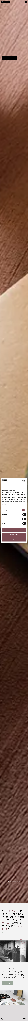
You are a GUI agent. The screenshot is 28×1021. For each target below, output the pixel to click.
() (26, 1018)
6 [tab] (19, 881)
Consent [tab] (5, 485)
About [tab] (23, 485)
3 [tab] (13, 881)
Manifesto (7, 983)
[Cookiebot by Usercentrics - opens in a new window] (20, 481)
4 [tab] (15, 881)
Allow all (14, 530)
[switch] (24, 514)
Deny (14, 539)
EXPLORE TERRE (9, 58)
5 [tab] (17, 881)
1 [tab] (8, 881)
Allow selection (14, 534)
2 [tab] (10, 881)
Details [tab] (14, 485)
